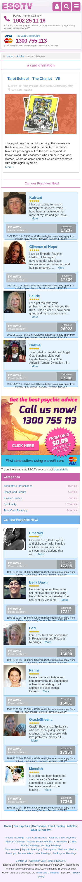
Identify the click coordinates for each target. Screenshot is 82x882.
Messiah (36, 769)
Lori (32, 628)
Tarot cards (46, 85)
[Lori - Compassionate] (15, 634)
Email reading (56, 826)
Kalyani (35, 197)
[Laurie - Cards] (15, 302)
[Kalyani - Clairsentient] (15, 203)
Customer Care (37, 860)
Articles (20, 56)
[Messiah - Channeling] (15, 774)
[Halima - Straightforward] (15, 351)
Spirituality (10, 504)
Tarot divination (30, 85)
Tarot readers (12, 849)
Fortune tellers (25, 853)
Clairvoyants (61, 841)
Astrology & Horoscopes (18, 485)
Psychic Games (13, 498)
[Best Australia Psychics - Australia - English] (17, 8)
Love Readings (43, 853)
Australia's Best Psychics (62, 837)
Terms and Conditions (47, 872)
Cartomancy (59, 85)
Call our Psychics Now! (21, 519)
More (8, 167)
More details (60, 469)
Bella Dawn (38, 582)
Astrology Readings (50, 845)
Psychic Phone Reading (39, 841)
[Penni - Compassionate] (15, 676)
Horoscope (39, 826)
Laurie (34, 296)
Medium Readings (15, 841)
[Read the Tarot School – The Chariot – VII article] (41, 133)
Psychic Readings (14, 837)
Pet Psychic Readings (64, 853)
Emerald (36, 533)
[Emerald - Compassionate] (15, 539)
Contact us (21, 860)
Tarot (70, 85)
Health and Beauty (15, 492)
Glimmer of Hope (43, 247)
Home (10, 56)
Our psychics (22, 826)
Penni (34, 670)
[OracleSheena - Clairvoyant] (15, 725)
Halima (35, 345)
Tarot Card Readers (36, 837)
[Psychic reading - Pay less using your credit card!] (40, 465)
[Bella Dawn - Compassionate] (15, 588)
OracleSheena (40, 719)
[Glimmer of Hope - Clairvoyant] (15, 252)
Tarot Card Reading (21, 89)
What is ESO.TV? (41, 830)
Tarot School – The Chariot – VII (33, 79)
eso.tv (14, 85)
